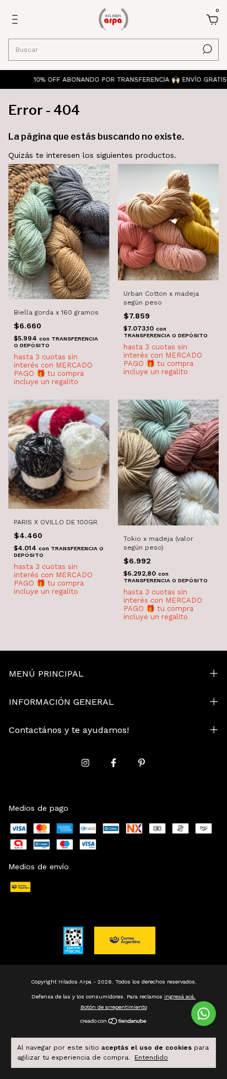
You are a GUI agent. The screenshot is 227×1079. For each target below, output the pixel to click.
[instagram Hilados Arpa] (85, 762)
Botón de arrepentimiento (113, 1007)
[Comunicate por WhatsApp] (203, 1013)
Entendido (151, 1057)
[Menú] (16, 21)
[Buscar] (206, 49)
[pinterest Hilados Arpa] (141, 762)
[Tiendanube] (113, 1021)
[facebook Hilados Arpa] (113, 762)
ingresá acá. (180, 996)
